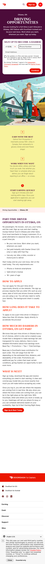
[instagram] (7, 497)
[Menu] (40, 5)
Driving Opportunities (10, 210)
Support (5, 522)
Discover (5, 516)
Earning (5, 504)
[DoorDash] (4, 5)
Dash (4, 510)
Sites (4, 528)
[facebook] (3, 497)
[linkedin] (11, 497)
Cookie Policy (35, 550)
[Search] (23, 4)
